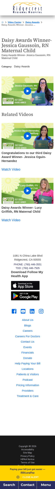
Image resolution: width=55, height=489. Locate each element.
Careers (28, 330)
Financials (27, 352)
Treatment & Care (27, 396)
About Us (27, 320)
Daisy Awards (33, 22)
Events (27, 347)
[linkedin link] (32, 311)
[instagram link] (41, 311)
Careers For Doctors (27, 336)
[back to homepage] (3, 22)
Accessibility (27, 449)
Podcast (28, 379)
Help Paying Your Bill (27, 363)
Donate (27, 358)
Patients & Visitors (27, 374)
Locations (27, 369)
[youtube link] (23, 311)
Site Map (27, 452)
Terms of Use (28, 462)
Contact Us (27, 341)
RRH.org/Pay (28, 472)
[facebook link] (14, 311)
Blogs (27, 325)
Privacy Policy (27, 456)
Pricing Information (27, 385)
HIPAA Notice (27, 459)
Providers (27, 390)
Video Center (14, 22)
